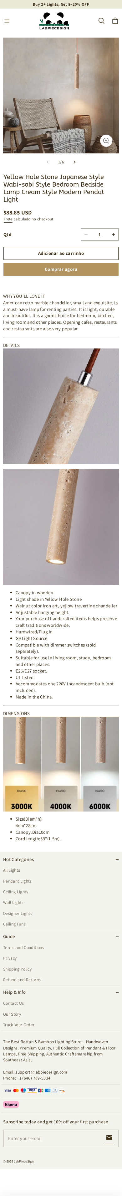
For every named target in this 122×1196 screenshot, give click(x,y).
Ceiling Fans (14, 924)
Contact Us (13, 1003)
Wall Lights (13, 902)
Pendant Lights (17, 881)
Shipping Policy (17, 969)
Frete (8, 219)
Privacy (10, 958)
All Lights (11, 870)
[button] (7, 21)
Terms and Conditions (23, 947)
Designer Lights (17, 913)
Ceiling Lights (15, 891)
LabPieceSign (24, 1161)
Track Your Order (19, 1025)
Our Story (12, 1014)
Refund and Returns (22, 979)
